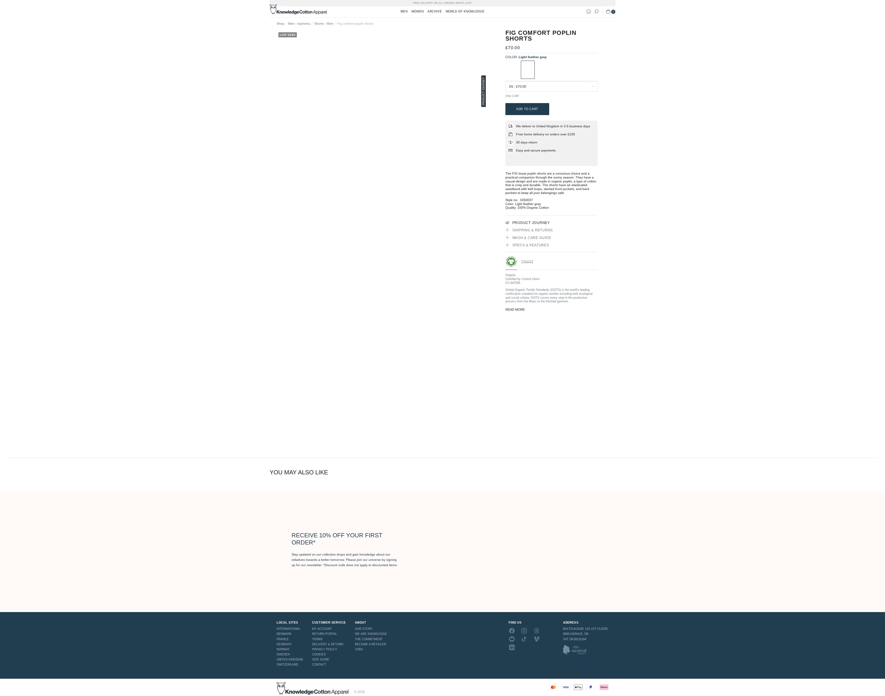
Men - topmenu (299, 23)
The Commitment (369, 639)
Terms (317, 639)
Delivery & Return (327, 644)
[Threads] (536, 630)
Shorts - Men (323, 23)
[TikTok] (524, 639)
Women (417, 11)
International (288, 629)
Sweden (283, 654)
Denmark (284, 634)
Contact (319, 664)
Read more (515, 309)
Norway (283, 649)
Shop (280, 23)
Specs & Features (530, 245)
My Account (322, 629)
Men (404, 11)
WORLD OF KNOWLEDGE (465, 11)
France (283, 639)
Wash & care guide (531, 238)
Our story (364, 629)
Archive (435, 11)
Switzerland (287, 664)
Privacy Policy (324, 649)
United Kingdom (290, 659)
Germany (284, 644)
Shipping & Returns (532, 230)
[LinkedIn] (512, 647)
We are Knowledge (371, 634)
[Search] (596, 11)
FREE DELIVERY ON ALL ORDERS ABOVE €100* (442, 3)
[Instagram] (524, 630)
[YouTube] (512, 639)
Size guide (320, 659)
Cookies (319, 654)
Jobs (359, 649)
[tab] (511, 263)
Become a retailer (370, 644)
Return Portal (324, 634)
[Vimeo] (536, 639)
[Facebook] (512, 630)
